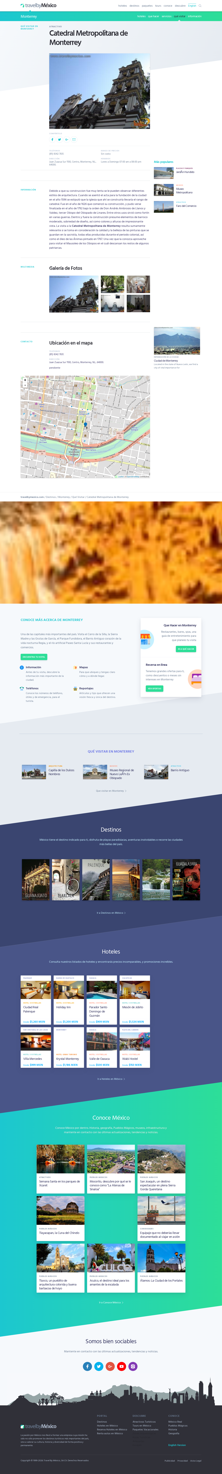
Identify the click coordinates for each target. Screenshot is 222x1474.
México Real (175, 1422)
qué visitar (179, 16)
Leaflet (121, 476)
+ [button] (25, 380)
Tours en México (142, 1425)
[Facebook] (52, 139)
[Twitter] (59, 139)
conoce (168, 6)
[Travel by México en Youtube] (121, 1366)
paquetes (147, 6)
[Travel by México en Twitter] (98, 1366)
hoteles (122, 6)
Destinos (51, 497)
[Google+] (67, 139)
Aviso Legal (195, 1460)
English (192, 6)
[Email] (74, 139)
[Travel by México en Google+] (110, 1366)
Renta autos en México (110, 1433)
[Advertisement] (177, 269)
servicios (166, 16)
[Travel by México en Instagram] (132, 1366)
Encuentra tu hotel (34, 656)
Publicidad (170, 1460)
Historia (172, 1429)
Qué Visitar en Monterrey (29, 27)
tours (158, 6)
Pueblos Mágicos (178, 1425)
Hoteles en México (107, 1425)
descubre (180, 6)
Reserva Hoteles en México (112, 1429)
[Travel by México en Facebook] (87, 1366)
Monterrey (29, 16)
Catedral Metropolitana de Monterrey (108, 497)
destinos (134, 6)
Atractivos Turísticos (144, 1422)
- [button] (25, 385)
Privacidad (182, 1460)
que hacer (153, 16)
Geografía (173, 1433)
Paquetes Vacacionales (145, 1429)
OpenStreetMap (133, 476)
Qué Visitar (78, 497)
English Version (177, 1445)
